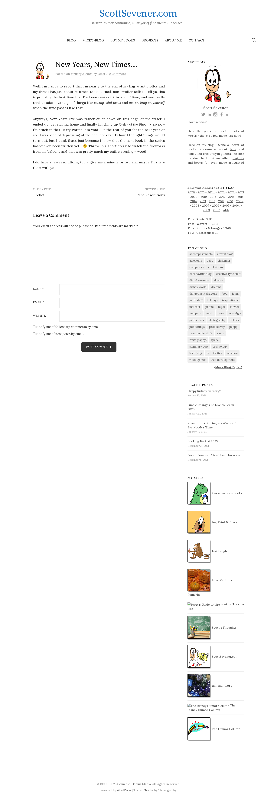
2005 (225, 205)
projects (238, 158)
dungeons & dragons (203, 293)
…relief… (40, 195)
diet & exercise (199, 280)
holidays (212, 300)
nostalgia (235, 313)
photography (216, 320)
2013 (203, 201)
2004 (236, 205)
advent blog (225, 254)
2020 (193, 196)
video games (197, 360)
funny (235, 293)
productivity (217, 327)
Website (39, 315)
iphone (209, 307)
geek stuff (195, 300)
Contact (196, 40)
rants (220, 333)
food (224, 293)
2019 (203, 196)
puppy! (233, 327)
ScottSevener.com (138, 13)
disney (218, 280)
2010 (230, 201)
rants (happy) (198, 340)
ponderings (197, 327)
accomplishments (201, 254)
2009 (239, 201)
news (221, 313)
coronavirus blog (200, 274)
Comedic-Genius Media (134, 784)
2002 (216, 210)
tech (233, 149)
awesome (195, 260)
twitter (217, 353)
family (191, 154)
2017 (222, 196)
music (209, 313)
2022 (231, 192)
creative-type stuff (228, 274)
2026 (191, 192)
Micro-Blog (93, 40)
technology (220, 346)
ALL (226, 210)
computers (196, 267)
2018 (213, 196)
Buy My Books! (123, 40)
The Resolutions (151, 195)
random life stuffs (201, 333)
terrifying (195, 353)
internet (194, 307)
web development (223, 360)
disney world (198, 287)
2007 (205, 205)
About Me (173, 40)
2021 (241, 192)
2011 (221, 201)
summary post (198, 346)
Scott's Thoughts (223, 627)
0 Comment (117, 74)
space (215, 340)
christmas (224, 260)
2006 (215, 205)
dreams (216, 287)
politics (234, 320)
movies (234, 307)
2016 (231, 196)
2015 (240, 196)
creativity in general (217, 154)
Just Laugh (219, 551)
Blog (71, 40)
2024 (211, 192)
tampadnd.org (221, 685)
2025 (201, 192)
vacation (232, 353)
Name (38, 289)
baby (210, 260)
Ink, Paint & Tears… (225, 522)
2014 (193, 201)
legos (221, 307)
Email (38, 302)
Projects (150, 40)
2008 (195, 205)
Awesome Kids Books (226, 493)
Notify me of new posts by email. (60, 334)
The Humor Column (225, 729)
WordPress (124, 790)
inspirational (230, 300)
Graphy (149, 790)
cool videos (215, 267)
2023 (221, 192)
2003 (206, 210)
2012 (212, 201)
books (198, 162)
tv (208, 353)
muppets (195, 313)
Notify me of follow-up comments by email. (68, 327)
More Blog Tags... (228, 367)
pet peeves (196, 320)
